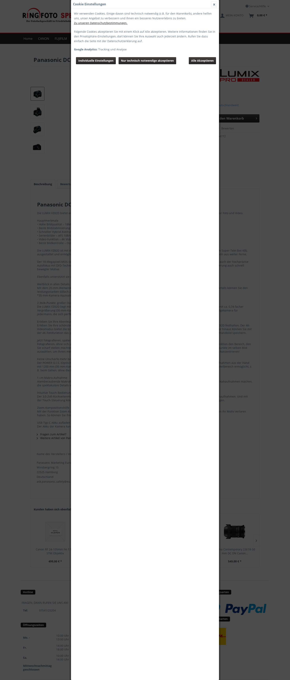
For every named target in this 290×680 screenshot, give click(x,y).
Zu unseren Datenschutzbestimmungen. (100, 23)
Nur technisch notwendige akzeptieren (147, 60)
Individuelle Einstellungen (95, 60)
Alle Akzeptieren (202, 60)
